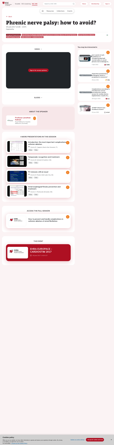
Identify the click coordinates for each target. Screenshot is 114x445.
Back (10, 17)
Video (36, 150)
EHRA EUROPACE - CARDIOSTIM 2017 (41, 250)
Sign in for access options (38, 70)
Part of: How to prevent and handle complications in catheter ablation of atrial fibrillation (49, 34)
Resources (50, 11)
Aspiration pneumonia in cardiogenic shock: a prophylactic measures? (100, 75)
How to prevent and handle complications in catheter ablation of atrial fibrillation (45, 220)
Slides (30, 150)
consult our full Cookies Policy (19, 443)
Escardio (17, 4)
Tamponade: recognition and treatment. (44, 157)
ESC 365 (34, 4)
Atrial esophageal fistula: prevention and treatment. (44, 188)
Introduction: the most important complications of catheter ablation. (48, 143)
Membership (95, 4)
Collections (60, 11)
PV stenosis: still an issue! (38, 172)
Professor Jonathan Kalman (23, 119)
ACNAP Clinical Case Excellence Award (98, 108)
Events (69, 11)
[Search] (73, 4)
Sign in (107, 4)
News (84, 4)
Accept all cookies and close (95, 439)
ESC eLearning (26, 4)
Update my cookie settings (77, 439)
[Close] (111, 439)
